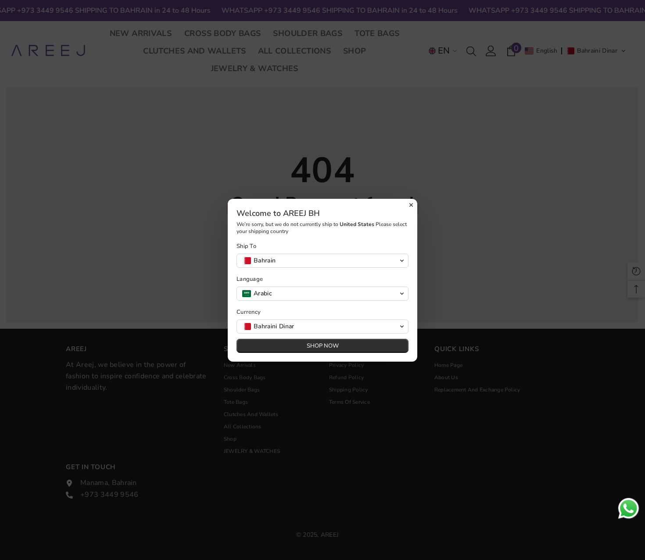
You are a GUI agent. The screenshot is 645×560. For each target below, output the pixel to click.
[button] (322, 261)
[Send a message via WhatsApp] (628, 508)
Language (249, 279)
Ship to (246, 246)
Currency (248, 312)
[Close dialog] (411, 205)
